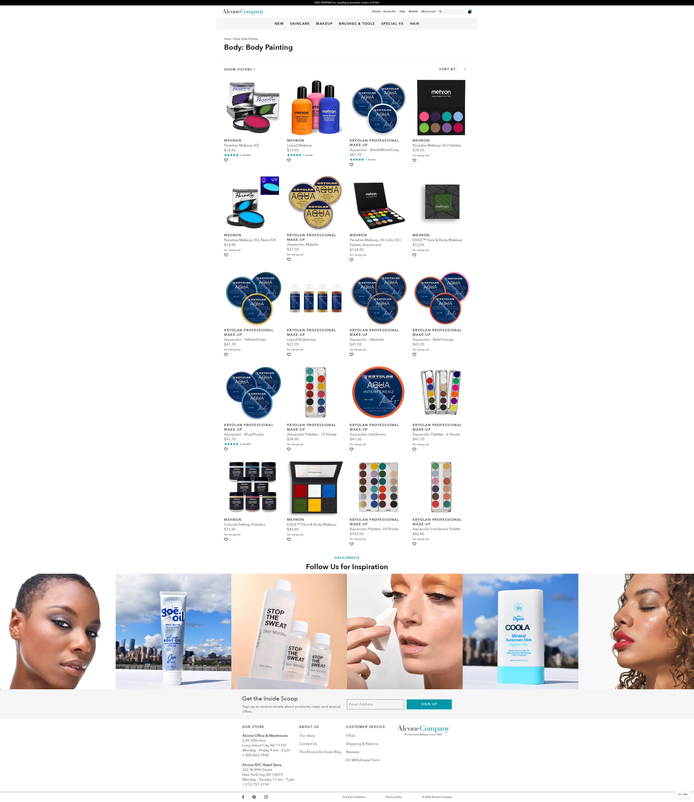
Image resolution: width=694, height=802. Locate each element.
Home (227, 39)
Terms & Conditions (353, 797)
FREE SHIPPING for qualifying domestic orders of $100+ (347, 2)
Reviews (352, 751)
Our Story (307, 735)
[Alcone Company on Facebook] (247, 797)
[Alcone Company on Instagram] (270, 797)
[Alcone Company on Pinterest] (258, 797)
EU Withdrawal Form (363, 760)
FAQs (350, 735)
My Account (428, 11)
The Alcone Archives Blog (320, 751)
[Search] (440, 11)
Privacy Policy (394, 797)
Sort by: (448, 69)
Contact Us (308, 743)
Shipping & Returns (362, 743)
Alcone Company (441, 797)
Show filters (238, 69)
